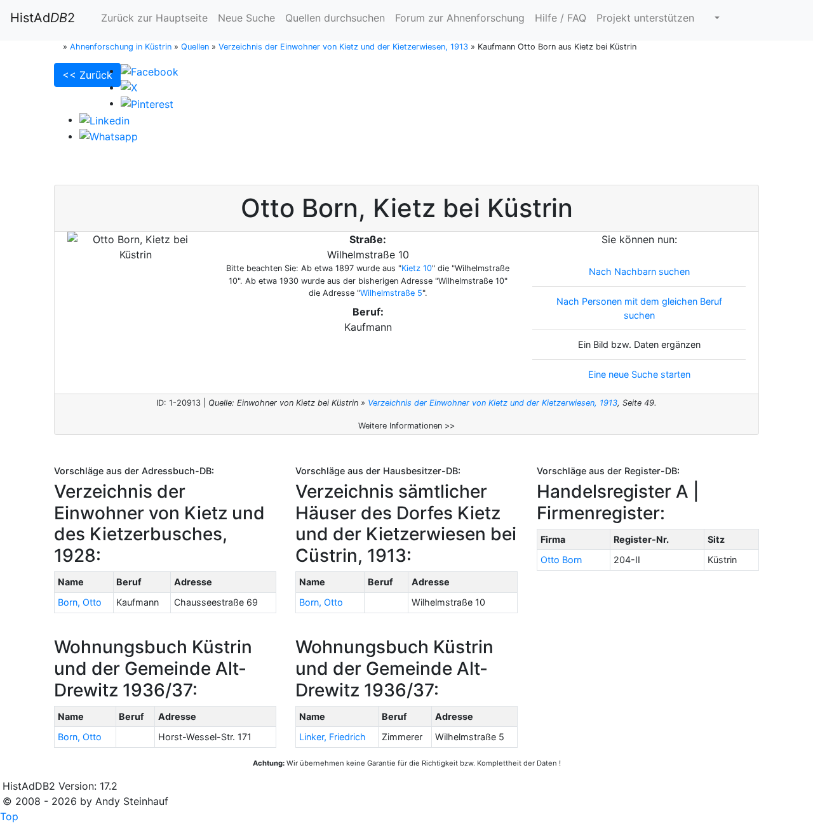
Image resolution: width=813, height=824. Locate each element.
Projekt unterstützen (645, 17)
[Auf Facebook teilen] (149, 70)
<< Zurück (87, 75)
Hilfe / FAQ (560, 17)
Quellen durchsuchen (335, 17)
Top (9, 816)
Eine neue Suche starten (639, 374)
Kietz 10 (416, 268)
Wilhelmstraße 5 (391, 293)
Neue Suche (246, 17)
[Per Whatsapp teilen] (108, 136)
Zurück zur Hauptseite (153, 17)
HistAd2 (42, 17)
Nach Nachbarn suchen (639, 271)
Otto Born (561, 559)
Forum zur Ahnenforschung (460, 17)
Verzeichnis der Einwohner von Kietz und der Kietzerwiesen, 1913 (492, 403)
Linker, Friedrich (332, 736)
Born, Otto (80, 602)
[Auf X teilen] (129, 87)
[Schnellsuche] (712, 17)
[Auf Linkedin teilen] (104, 119)
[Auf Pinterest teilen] (147, 102)
